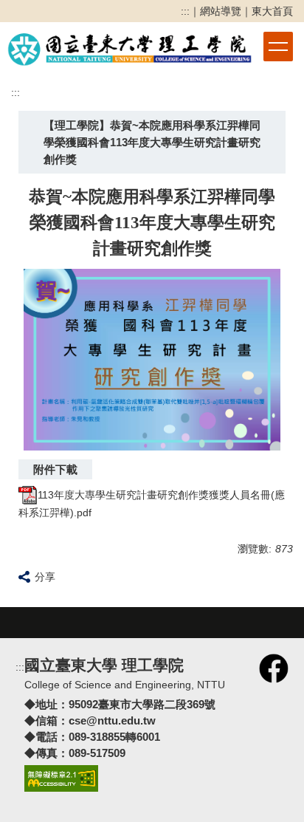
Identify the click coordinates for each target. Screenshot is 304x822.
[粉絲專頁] (274, 668)
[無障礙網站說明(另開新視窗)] (61, 777)
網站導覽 (220, 11)
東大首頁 (272, 11)
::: (185, 11)
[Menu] (278, 46)
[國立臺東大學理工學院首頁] (130, 46)
